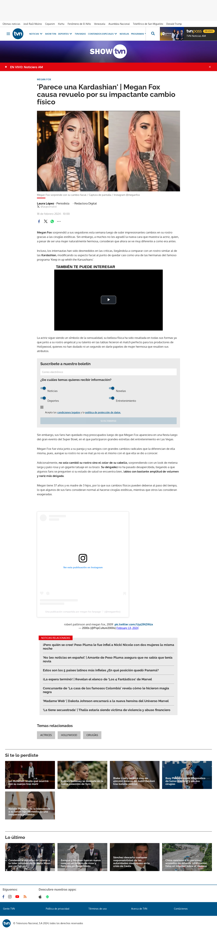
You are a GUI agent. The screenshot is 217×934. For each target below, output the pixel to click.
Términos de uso (97, 908)
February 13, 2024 (127, 628)
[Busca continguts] (153, 34)
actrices (46, 735)
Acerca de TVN (139, 908)
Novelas (124, 34)
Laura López (53, 203)
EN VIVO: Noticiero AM (26, 67)
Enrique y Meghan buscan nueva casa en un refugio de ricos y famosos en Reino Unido (81, 863)
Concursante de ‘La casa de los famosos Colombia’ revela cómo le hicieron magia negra (106, 690)
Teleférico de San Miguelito (148, 23)
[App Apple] (41, 897)
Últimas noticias (11, 23)
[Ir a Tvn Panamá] (18, 33)
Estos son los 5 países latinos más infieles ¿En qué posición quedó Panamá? (101, 670)
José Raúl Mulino (33, 23)
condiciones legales (68, 412)
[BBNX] (7, 923)
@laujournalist (49, 206)
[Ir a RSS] (25, 897)
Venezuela (99, 23)
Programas (137, 34)
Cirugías (92, 735)
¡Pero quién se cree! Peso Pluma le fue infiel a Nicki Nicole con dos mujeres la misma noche (108, 646)
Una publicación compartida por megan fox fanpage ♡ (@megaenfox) (83, 611)
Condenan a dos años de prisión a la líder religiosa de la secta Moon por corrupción (29, 863)
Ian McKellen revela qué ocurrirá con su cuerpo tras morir (28, 783)
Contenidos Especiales (101, 34)
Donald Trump (174, 23)
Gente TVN (9, 908)
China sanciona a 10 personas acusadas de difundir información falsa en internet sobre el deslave (186, 863)
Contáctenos (181, 908)
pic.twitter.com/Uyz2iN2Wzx (134, 624)
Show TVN (50, 34)
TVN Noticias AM (196, 35)
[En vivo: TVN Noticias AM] (172, 34)
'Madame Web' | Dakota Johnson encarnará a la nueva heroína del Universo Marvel (106, 701)
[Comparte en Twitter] (45, 221)
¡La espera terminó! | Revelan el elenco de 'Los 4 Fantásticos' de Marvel (97, 679)
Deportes (63, 34)
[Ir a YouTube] (18, 897)
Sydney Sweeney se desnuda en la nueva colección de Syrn (82, 783)
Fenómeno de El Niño (79, 23)
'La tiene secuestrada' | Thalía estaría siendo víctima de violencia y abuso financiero (106, 710)
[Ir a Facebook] (4, 897)
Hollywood (69, 735)
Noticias (34, 34)
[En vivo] (189, 30)
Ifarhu (61, 23)
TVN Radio (80, 34)
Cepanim (50, 23)
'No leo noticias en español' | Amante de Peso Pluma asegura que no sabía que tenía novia (107, 659)
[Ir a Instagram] (10, 897)
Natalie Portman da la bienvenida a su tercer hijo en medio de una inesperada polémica (29, 811)
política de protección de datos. (103, 412)
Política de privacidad (57, 908)
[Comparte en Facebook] (39, 221)
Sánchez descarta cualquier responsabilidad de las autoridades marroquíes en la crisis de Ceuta (131, 862)
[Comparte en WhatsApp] (52, 221)
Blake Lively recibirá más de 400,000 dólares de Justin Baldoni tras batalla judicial (134, 781)
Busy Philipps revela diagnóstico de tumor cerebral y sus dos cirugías (185, 781)
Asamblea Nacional (119, 23)
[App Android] (48, 897)
